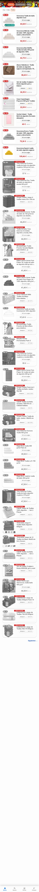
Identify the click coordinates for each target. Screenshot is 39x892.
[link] (19, 20)
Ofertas (11, 4)
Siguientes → (32, 641)
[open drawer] (2, 5)
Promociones (20, 4)
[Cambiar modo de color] (36, 4)
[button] (4, 10)
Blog (29, 4)
